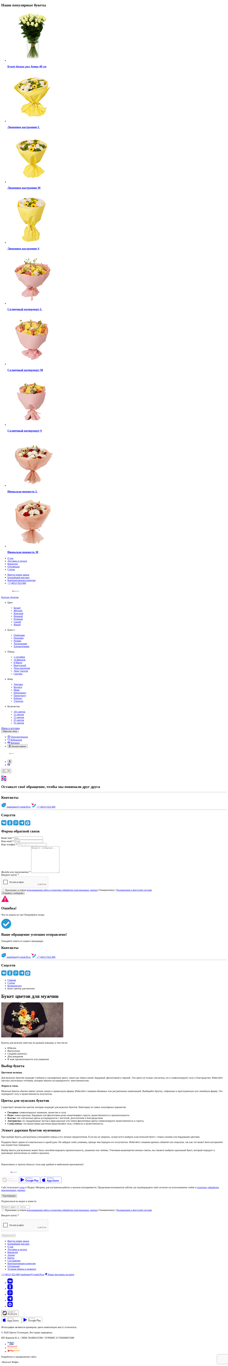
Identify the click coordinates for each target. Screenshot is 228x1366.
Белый (17, 607)
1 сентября (19, 657)
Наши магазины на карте (60, 1274)
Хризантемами (21, 646)
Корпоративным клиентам (21, 580)
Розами (17, 640)
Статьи (11, 569)
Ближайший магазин (18, 577)
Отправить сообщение (12, 893)
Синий (17, 621)
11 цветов (19, 714)
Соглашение (13, 1260)
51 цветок (19, 723)
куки (22, 1187)
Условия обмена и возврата (21, 1269)
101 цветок (19, 711)
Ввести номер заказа (18, 574)
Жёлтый (18, 610)
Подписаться (8, 1235)
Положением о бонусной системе (134, 890)
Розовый (18, 619)
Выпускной (20, 665)
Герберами (19, 635)
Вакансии (12, 563)
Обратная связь (9, 731)
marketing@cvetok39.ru (18, 807)
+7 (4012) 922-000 (16, 583)
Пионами (19, 638)
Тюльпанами (20, 643)
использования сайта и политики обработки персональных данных (62, 890)
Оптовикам (13, 566)
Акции (11, 1255)
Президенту (20, 695)
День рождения (22, 668)
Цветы (10, 1258)
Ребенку (18, 698)
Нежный (18, 616)
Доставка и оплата (17, 561)
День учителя (21, 671)
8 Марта (18, 662)
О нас (10, 558)
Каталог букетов (10, 597)
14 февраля (19, 659)
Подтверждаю (9, 1196)
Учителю (18, 701)
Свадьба (18, 673)
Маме (17, 690)
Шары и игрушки (10, 728)
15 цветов (19, 717)
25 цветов (19, 720)
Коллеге (18, 687)
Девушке (18, 684)
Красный (18, 613)
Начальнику (20, 692)
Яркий (17, 624)
